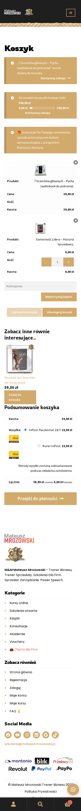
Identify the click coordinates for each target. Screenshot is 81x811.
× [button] (75, 162)
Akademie (17, 634)
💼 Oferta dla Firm (24, 649)
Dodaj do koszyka (15, 397)
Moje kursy (18, 703)
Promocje (9, 24)
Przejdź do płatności (37, 498)
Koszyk (62, 801)
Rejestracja (18, 680)
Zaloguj (15, 688)
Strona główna (21, 672)
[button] (73, 789)
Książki (15, 618)
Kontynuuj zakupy (53, 78)
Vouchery (17, 641)
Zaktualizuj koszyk (24, 312)
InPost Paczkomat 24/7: (50, 430)
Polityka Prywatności (41, 791)
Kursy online (19, 603)
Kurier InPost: (57, 446)
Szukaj (40, 804)
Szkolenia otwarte (23, 610)
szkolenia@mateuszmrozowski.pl (30, 744)
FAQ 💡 (15, 711)
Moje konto (18, 695)
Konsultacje (19, 626)
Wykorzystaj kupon (58, 297)
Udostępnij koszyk (59, 312)
